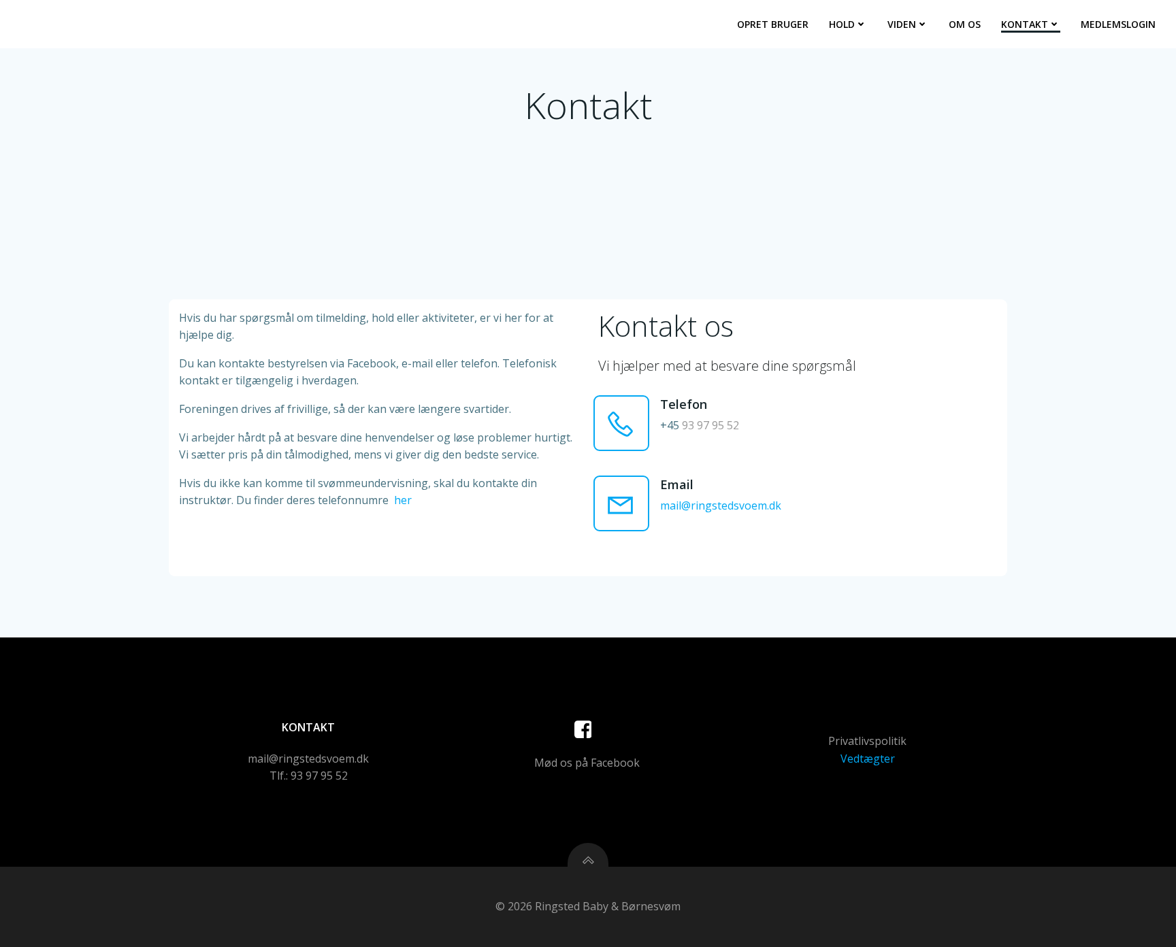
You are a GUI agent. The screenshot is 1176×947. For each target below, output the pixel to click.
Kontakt (1024, 24)
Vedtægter (867, 758)
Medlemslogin (1118, 24)
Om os (965, 24)
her (403, 500)
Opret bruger (772, 24)
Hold (842, 24)
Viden (901, 24)
